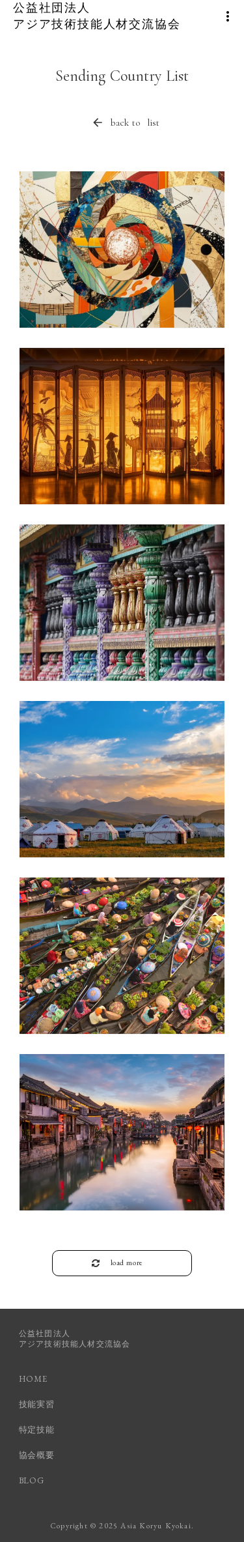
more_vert (228, 16)
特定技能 (37, 1429)
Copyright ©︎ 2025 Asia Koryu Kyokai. (122, 1526)
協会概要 (37, 1455)
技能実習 (37, 1404)
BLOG (31, 1480)
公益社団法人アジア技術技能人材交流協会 (75, 1339)
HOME (33, 1378)
